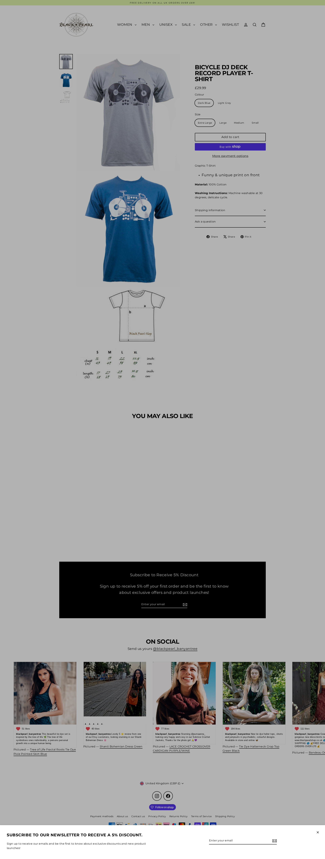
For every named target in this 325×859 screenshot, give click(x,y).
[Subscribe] (274, 840)
